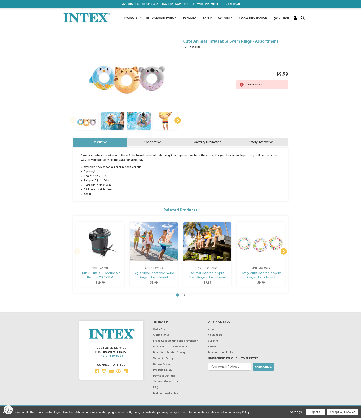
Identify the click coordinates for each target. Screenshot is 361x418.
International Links (220, 352)
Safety (208, 17)
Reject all (315, 412)
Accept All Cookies (342, 412)
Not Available (100, 245)
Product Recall (162, 369)
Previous (73, 120)
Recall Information (253, 17)
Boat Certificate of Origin (170, 346)
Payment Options (164, 375)
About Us (214, 328)
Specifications (153, 142)
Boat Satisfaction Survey (169, 352)
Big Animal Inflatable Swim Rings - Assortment (153, 275)
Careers (213, 346)
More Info (100, 235)
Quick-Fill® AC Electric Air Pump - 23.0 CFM (100, 275)
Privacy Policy (241, 412)
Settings (296, 412)
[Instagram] (104, 371)
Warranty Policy (163, 358)
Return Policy (161, 363)
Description (100, 142)
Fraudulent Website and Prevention (175, 340)
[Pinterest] (118, 371)
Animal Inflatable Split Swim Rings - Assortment (207, 275)
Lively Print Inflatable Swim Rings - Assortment (261, 275)
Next (178, 120)
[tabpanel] (100, 254)
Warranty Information (207, 142)
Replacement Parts (160, 17)
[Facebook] (97, 371)
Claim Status (161, 334)
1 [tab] (177, 295)
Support (224, 17)
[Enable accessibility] (8, 409)
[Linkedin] (126, 371)
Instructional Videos (166, 393)
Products (130, 17)
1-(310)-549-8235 (111, 355)
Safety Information (261, 142)
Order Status (161, 328)
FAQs (156, 387)
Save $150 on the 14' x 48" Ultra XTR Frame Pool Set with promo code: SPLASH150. (180, 4)
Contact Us (215, 334)
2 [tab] (183, 295)
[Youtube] (111, 371)
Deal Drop (190, 17)
